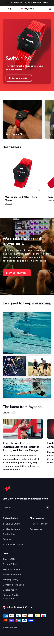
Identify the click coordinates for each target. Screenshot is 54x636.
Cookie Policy (10, 590)
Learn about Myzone (17, 272)
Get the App (9, 534)
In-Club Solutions (11, 523)
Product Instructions (13, 544)
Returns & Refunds (12, 574)
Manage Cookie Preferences (11, 597)
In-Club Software (11, 529)
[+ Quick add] (39, 189)
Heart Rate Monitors (40, 523)
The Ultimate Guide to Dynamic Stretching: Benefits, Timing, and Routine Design (21, 446)
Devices (7, 539)
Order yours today (19, 78)
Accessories (36, 529)
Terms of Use (9, 559)
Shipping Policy (10, 579)
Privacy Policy (10, 564)
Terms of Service (11, 569)
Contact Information (13, 584)
